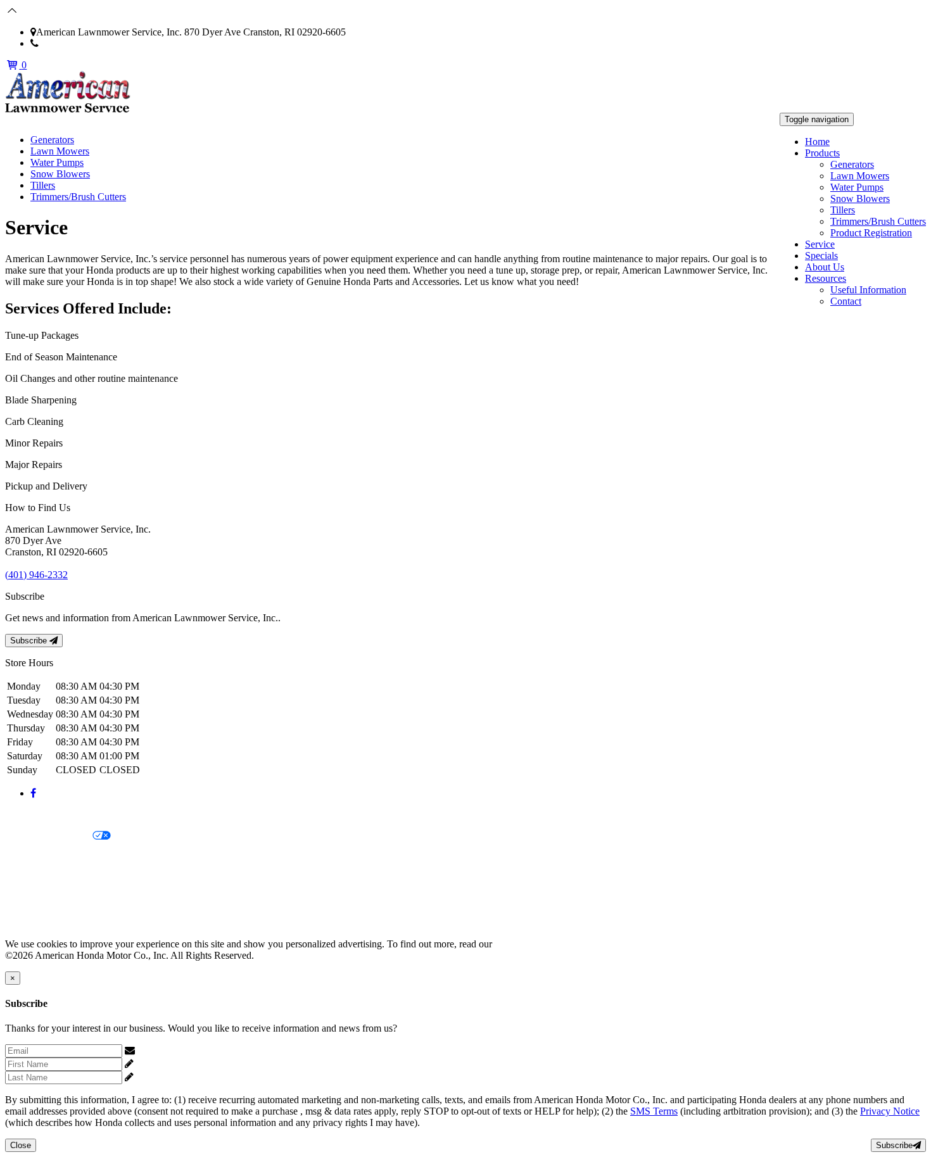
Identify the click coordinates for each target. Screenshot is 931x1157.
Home (817, 141)
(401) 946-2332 (70, 43)
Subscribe (29, 640)
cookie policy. (522, 944)
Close (20, 1145)
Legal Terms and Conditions (61, 857)
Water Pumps (857, 187)
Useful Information (868, 289)
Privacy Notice (35, 814)
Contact (845, 301)
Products (822, 153)
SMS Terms (29, 879)
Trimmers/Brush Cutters (878, 221)
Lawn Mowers (859, 175)
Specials (821, 255)
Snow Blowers (860, 198)
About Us (824, 267)
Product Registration (871, 232)
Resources (825, 278)
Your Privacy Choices (48, 836)
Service (820, 244)
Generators (852, 164)
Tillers (842, 210)
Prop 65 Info (30, 900)
